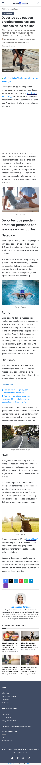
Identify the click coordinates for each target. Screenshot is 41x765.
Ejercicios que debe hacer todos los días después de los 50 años (29, 645)
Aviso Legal (5, 693)
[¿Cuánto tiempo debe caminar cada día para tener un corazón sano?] (11, 660)
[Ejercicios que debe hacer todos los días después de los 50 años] (30, 636)
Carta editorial (6, 717)
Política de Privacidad (9, 696)
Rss (3, 737)
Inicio (5, 9)
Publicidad (5, 699)
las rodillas (31, 539)
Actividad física (13, 9)
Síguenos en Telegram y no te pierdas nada (16, 726)
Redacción (5, 714)
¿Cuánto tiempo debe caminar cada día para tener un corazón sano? (10, 669)
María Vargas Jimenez (10, 39)
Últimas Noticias (7, 741)
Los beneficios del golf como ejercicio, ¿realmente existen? (29, 669)
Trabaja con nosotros (9, 721)
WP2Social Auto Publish (12, 764)
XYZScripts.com (31, 764)
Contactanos (6, 703)
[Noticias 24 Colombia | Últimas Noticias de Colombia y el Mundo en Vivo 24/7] (20, 3)
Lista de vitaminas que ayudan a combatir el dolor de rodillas (15, 391)
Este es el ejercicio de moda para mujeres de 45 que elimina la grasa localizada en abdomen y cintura (16, 399)
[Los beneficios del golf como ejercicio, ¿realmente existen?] (30, 660)
